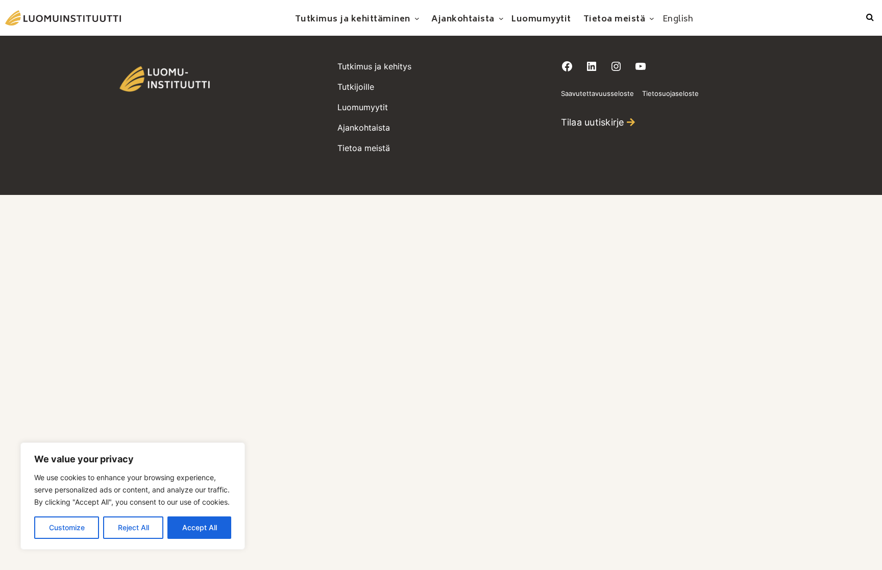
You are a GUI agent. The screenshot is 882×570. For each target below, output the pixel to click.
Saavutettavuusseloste (597, 93)
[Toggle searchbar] (870, 17)
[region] (132, 496)
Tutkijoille (355, 87)
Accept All (199, 527)
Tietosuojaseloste (670, 93)
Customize (67, 527)
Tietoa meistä (363, 148)
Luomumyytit (362, 107)
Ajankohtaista (363, 127)
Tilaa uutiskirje (592, 122)
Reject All (133, 527)
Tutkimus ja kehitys (374, 66)
